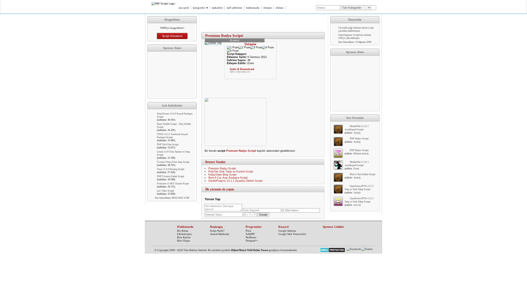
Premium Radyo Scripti (241, 150)
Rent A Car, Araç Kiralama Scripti (228, 177)
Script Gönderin (172, 36)
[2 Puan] (244, 47)
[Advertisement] (172, 75)
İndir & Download (242, 69)
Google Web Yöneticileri (292, 234)
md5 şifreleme (234, 7)
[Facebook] (354, 249)
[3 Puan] (256, 47)
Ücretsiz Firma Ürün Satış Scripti (173, 162)
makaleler (217, 7)
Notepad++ (252, 240)
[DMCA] (332, 250)
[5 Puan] (233, 50)
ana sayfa (184, 7)
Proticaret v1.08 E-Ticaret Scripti (173, 183)
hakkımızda (252, 7)
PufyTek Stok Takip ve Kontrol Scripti (230, 171)
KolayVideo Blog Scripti (222, 174)
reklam (279, 7)
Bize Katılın (184, 237)
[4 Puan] (268, 47)
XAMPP (250, 234)
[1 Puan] (233, 47)
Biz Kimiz (182, 230)
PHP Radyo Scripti (359, 138)
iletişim (267, 7)
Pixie (248, 230)
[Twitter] (367, 249)
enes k (356, 205)
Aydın (356, 132)
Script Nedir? (217, 230)
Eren (355, 168)
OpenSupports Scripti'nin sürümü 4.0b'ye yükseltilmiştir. (354, 36)
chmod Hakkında (219, 234)
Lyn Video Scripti (165, 190)
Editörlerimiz (184, 234)
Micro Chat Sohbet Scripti (362, 174)
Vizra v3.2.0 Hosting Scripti (170, 169)
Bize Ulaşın (183, 240)
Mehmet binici (360, 153)
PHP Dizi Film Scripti (167, 144)
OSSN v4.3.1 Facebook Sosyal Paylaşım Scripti (172, 136)
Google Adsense (287, 230)
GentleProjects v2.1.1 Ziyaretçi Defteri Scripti (235, 180)
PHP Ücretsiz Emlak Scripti (170, 176)
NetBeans (251, 237)
